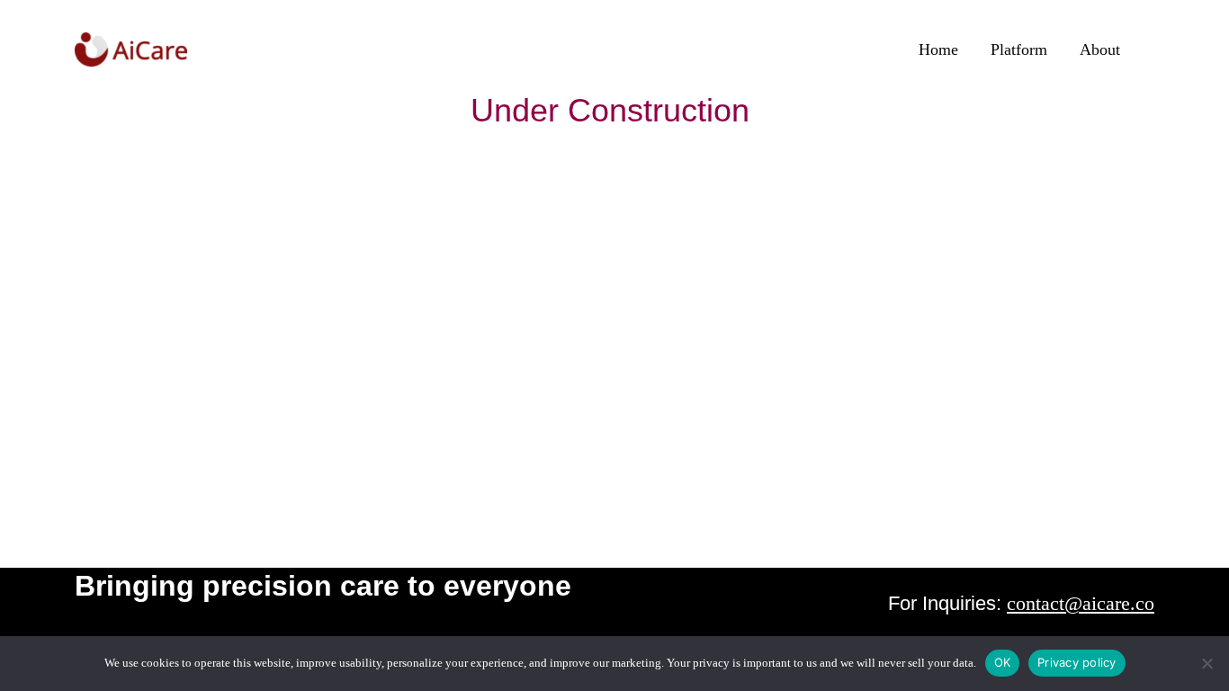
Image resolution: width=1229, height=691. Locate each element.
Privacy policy (1077, 662)
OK (1002, 662)
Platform (1019, 49)
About (1100, 49)
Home (938, 49)
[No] (1207, 663)
